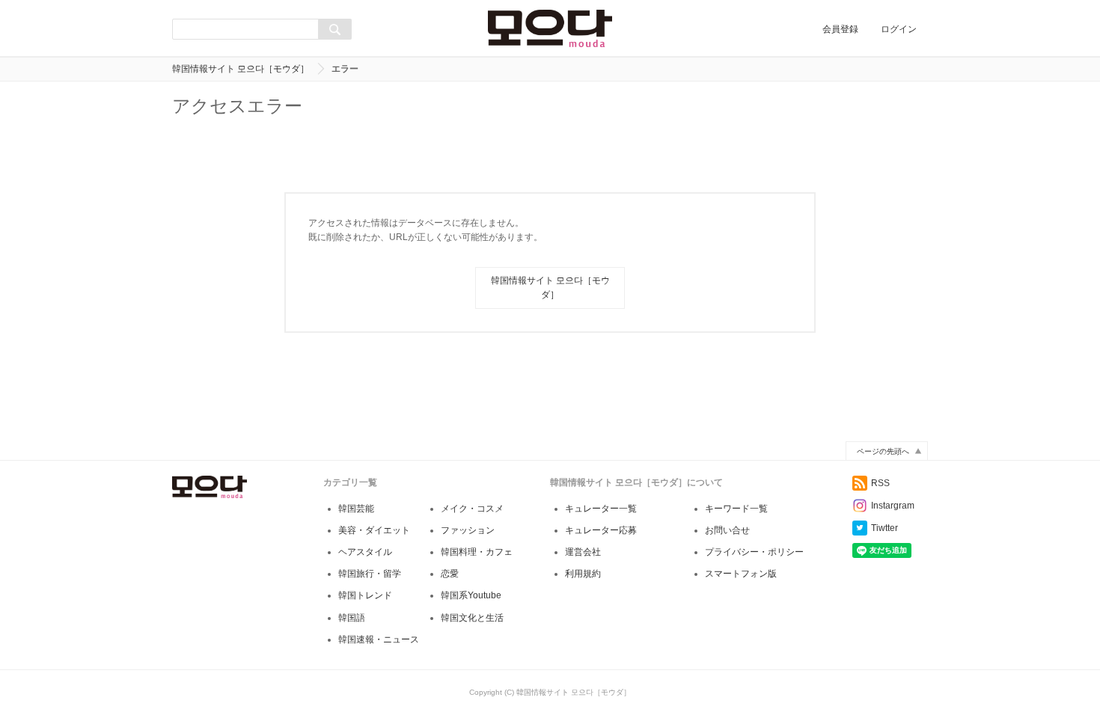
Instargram (892, 505)
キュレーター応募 (601, 530)
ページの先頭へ (883, 451)
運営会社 (583, 552)
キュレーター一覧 (601, 508)
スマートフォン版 (741, 573)
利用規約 (583, 573)
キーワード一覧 (736, 508)
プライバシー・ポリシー (754, 552)
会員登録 (840, 29)
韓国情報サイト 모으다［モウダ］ (240, 69)
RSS (880, 483)
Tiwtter (884, 528)
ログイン (899, 29)
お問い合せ (727, 530)
